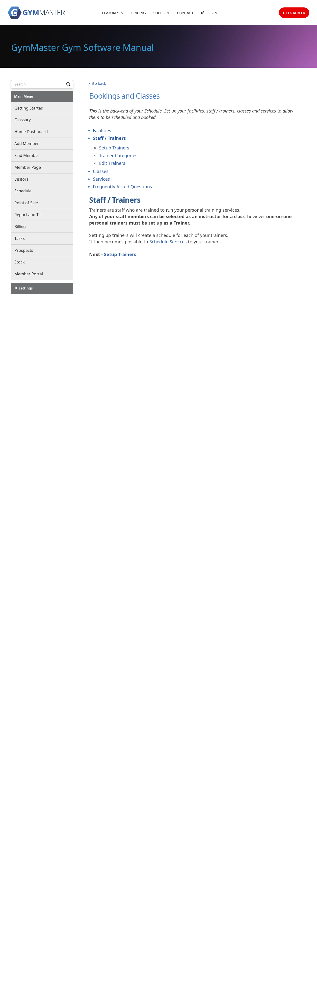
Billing (20, 227)
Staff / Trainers (109, 138)
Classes (100, 171)
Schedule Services (168, 242)
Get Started (294, 12)
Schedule (22, 191)
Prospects (23, 250)
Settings (25, 288)
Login (211, 12)
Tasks (19, 238)
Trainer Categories (118, 155)
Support (161, 12)
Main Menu (23, 96)
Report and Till (28, 215)
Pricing (138, 12)
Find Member (26, 155)
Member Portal (28, 274)
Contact (185, 12)
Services (101, 179)
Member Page (27, 167)
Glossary (22, 120)
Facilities (102, 130)
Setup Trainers (114, 148)
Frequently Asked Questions (122, 187)
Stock (19, 262)
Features (111, 12)
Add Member (26, 143)
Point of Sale (26, 203)
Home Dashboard (31, 132)
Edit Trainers (112, 163)
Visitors (21, 179)
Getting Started (28, 108)
